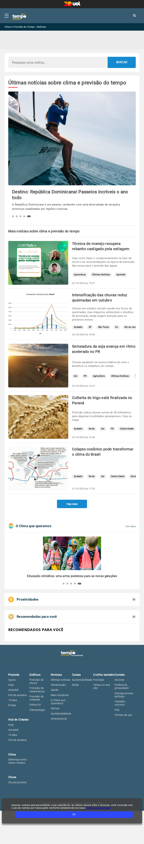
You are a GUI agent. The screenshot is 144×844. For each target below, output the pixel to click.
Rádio (75, 684)
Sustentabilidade (61, 713)
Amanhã (13, 689)
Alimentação (58, 684)
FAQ (117, 709)
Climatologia (37, 709)
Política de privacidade (122, 686)
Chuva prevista (17, 782)
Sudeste (78, 327)
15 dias (12, 700)
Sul (75, 376)
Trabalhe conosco (120, 703)
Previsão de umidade (36, 698)
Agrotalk (120, 274)
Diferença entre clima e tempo (17, 761)
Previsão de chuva (36, 681)
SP (90, 327)
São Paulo (103, 327)
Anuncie (119, 679)
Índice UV (35, 704)
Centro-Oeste (127, 429)
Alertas (55, 708)
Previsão (14, 674)
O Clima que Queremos (58, 702)
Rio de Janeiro (132, 327)
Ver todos (130, 526)
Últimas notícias (60, 679)
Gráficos (34, 674)
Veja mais (72, 504)
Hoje (11, 684)
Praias (12, 705)
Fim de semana (17, 695)
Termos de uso (123, 714)
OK (74, 814)
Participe (98, 679)
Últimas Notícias (101, 274)
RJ (116, 327)
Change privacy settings (124, 695)
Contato (120, 674)
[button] (14, 216)
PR (85, 376)
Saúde (54, 689)
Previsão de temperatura (37, 690)
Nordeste (135, 476)
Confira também (103, 674)
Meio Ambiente (60, 695)
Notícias (56, 674)
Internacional (59, 718)
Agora (12, 679)
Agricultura (80, 274)
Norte (92, 429)
